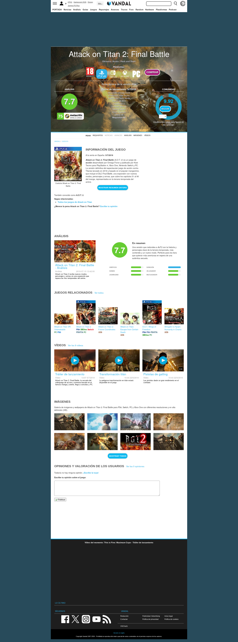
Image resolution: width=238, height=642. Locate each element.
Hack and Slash (128, 61)
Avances (115, 9)
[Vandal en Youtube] (96, 619)
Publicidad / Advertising (151, 616)
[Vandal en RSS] (106, 619)
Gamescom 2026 (80, 2)
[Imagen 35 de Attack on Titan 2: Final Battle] (135, 421)
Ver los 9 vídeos (75, 345)
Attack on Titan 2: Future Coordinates (106, 328)
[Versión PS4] (101, 74)
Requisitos (98, 135)
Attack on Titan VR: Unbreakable (62, 328)
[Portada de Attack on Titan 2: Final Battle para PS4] (68, 164)
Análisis (77, 9)
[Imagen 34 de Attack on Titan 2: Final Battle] (168, 421)
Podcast (173, 9)
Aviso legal (168, 616)
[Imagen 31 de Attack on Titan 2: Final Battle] (135, 441)
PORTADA (57, 9)
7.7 (69, 101)
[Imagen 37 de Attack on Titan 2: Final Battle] (69, 421)
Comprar (152, 72)
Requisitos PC (119, 117)
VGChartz (124, 626)
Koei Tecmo (124, 95)
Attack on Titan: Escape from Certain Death (129, 329)
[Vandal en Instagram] (86, 619)
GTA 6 (70, 2)
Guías (85, 9)
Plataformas (161, 9)
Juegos (93, 9)
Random (139, 9)
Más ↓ (100, 4)
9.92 (168, 100)
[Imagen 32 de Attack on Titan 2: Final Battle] (102, 441)
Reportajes (104, 9)
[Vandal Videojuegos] (119, 3)
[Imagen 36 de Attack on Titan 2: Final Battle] (102, 421)
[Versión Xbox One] (124, 73)
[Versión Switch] (113, 73)
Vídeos (147, 135)
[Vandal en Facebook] (65, 619)
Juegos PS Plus (74, 6)
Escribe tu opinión (108, 206)
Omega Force (124, 93)
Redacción (124, 616)
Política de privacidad (150, 619)
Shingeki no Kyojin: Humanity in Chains (172, 328)
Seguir (165, 109)
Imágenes (137, 135)
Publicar (61, 499)
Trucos (124, 9)
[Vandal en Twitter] (75, 619)
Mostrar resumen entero (112, 188)
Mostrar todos (117, 456)
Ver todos (99, 292)
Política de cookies (171, 619)
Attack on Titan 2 (83, 326)
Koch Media (125, 98)
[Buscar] (175, 3)
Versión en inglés (119, 633)
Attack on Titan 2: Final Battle (119, 53)
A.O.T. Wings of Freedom (149, 328)
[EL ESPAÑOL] (183, 3)
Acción (115, 61)
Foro (131, 9)
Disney (90, 2)
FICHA (88, 136)
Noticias (67, 9)
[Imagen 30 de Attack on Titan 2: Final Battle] (168, 441)
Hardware (149, 9)
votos (168, 123)
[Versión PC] (136, 73)
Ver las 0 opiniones (135, 466)
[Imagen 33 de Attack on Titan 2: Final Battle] (69, 441)
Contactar (124, 619)
